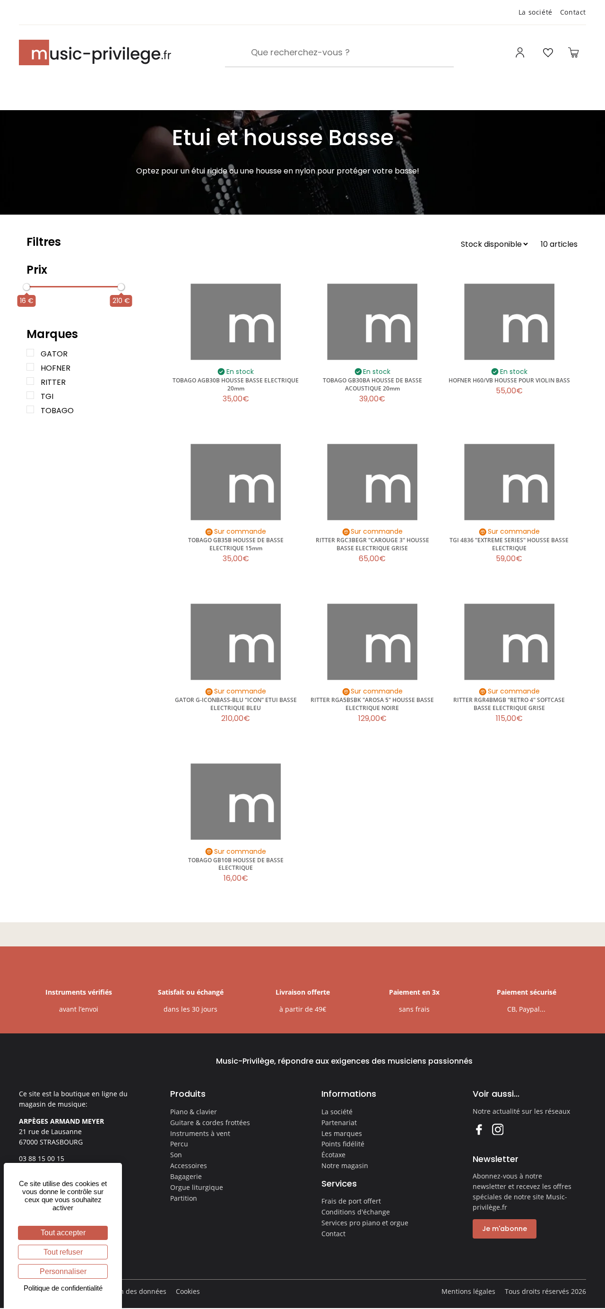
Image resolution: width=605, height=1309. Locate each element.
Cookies (188, 1291)
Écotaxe (333, 1154)
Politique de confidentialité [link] (63, 1288)
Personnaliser (63, 1271)
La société (536, 12)
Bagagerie (186, 1176)
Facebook (478, 1129)
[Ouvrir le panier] (573, 52)
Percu (179, 1143)
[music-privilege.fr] (95, 52)
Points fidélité (342, 1143)
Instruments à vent (200, 1133)
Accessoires (188, 1165)
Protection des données (129, 1291)
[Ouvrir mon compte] (521, 52)
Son (176, 1154)
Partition (183, 1198)
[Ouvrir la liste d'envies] (548, 52)
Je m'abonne (504, 1228)
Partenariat (339, 1122)
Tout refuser (63, 1252)
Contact (573, 12)
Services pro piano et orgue (364, 1222)
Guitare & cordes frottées (210, 1122)
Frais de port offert (351, 1200)
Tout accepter (63, 1233)
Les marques (341, 1133)
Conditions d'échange (355, 1211)
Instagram (497, 1129)
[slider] (26, 287)
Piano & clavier (193, 1111)
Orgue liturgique (196, 1187)
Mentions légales (468, 1291)
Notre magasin (344, 1165)
